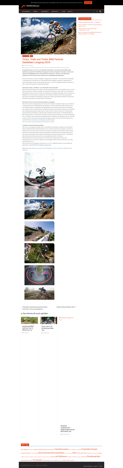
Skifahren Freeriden (71, 456)
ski (56, 456)
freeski (94, 449)
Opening (89, 453)
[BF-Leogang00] (39, 293)
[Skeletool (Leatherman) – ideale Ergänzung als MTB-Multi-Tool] (67, 317)
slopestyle (79, 456)
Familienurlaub (26, 67)
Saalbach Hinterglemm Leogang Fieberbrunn (42, 456)
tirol (56, 460)
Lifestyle (70, 11)
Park (92, 453)
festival (70, 449)
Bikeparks (31, 449)
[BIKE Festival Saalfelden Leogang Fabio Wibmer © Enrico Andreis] (39, 174)
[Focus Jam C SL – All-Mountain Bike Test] (48, 317)
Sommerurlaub (46, 460)
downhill (35, 449)
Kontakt (100, 466)
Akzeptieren (88, 2)
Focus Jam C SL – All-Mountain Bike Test (47, 328)
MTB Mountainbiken (81, 453)
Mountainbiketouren (68, 453)
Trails (63, 460)
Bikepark (26, 449)
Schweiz (52, 456)
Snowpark (37, 460)
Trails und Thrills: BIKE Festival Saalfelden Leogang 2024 (55, 67)
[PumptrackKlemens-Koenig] (39, 275)
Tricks (68, 67)
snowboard (84, 456)
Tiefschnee (52, 460)
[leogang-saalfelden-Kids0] (39, 253)
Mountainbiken (39, 67)
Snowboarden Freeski (26, 460)
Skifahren (62, 456)
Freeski (35, 11)
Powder (100, 453)
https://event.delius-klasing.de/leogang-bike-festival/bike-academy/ (38, 121)
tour (58, 460)
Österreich (71, 460)
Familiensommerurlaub (48, 449)
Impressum (96, 466)
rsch (32, 65)
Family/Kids (55, 11)
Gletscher (28, 453)
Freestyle (23, 453)
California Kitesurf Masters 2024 (66, 307)
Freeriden (86, 449)
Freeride (79, 449)
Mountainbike (26, 11)
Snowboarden (93, 456)
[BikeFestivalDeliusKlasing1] (39, 231)
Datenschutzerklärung (87, 466)
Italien (33, 453)
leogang (36, 453)
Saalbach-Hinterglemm (29, 456)
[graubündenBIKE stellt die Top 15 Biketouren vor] (29, 317)
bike (22, 449)
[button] (30, 11)
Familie (40, 449)
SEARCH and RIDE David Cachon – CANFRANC (89, 22)
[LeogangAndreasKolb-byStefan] (39, 209)
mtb (43, 67)
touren (60, 460)
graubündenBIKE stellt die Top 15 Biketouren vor (28, 328)
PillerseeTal (95, 453)
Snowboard (44, 11)
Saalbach (23, 456)
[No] (121, 2)
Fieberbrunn (74, 449)
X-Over (63, 11)
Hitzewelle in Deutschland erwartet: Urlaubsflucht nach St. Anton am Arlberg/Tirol (35, 308)
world (67, 460)
